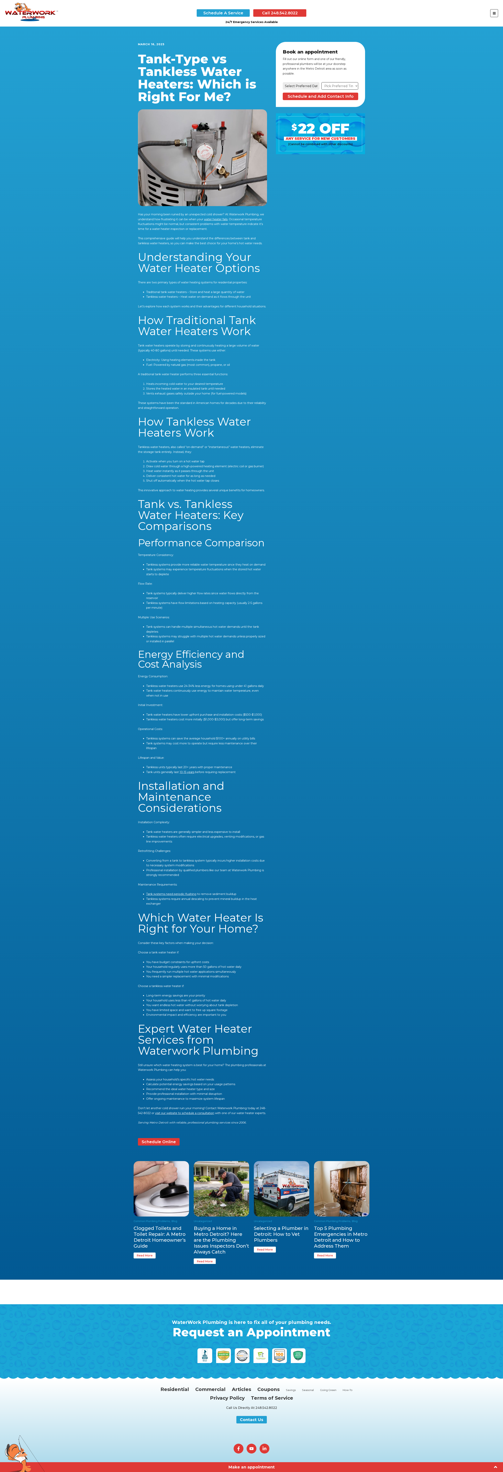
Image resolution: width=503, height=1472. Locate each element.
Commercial (210, 1389)
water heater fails (216, 219)
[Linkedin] (264, 1449)
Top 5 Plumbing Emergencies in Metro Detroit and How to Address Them (340, 1237)
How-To (347, 1390)
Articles (241, 1389)
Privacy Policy (227, 1398)
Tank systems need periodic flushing (171, 894)
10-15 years (187, 772)
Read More (144, 1255)
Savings (291, 1390)
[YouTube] (251, 1449)
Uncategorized (203, 1221)
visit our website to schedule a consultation (184, 1113)
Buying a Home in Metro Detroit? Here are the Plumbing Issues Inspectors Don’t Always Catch (221, 1240)
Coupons (268, 1389)
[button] (223, 13)
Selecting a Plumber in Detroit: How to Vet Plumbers (281, 1234)
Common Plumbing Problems (152, 1221)
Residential (175, 1389)
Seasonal (308, 1390)
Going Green (328, 1390)
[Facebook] (238, 1449)
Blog (174, 1221)
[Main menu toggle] (494, 13)
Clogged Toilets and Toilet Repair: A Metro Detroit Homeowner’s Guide (160, 1237)
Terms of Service (272, 1398)
